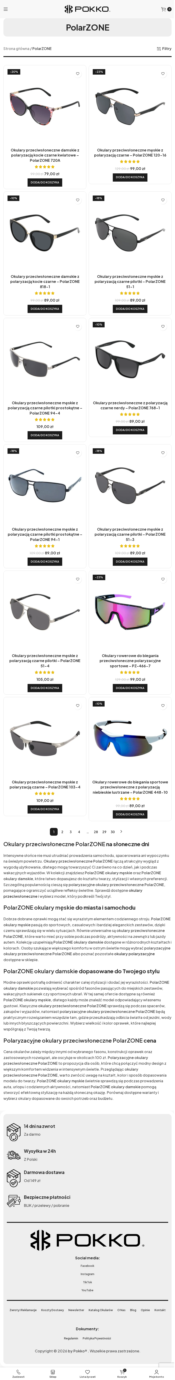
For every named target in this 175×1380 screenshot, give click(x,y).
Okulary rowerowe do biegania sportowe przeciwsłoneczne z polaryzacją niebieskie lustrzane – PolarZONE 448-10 (127, 776)
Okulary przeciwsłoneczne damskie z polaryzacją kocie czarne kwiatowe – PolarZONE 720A (44, 153)
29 (103, 821)
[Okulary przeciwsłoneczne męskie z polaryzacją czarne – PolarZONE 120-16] (128, 106)
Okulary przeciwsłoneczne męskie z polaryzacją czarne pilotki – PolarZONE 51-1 (127, 278)
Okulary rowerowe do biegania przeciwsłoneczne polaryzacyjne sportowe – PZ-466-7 (127, 652)
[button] (44, 181)
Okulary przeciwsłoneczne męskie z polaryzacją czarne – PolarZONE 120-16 (127, 151)
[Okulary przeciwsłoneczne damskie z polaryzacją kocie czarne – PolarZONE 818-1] (44, 230)
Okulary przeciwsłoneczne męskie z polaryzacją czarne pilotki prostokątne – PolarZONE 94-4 (44, 402)
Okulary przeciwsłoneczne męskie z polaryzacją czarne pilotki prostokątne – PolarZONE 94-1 (44, 527)
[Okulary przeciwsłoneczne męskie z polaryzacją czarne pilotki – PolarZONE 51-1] (128, 230)
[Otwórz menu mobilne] (5, 9)
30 (111, 821)
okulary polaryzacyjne (23, 949)
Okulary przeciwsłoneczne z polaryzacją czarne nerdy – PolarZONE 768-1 (127, 400)
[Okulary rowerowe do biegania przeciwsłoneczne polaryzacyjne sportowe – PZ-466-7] (128, 604)
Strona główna (16, 48)
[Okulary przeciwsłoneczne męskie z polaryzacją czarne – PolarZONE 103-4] (44, 729)
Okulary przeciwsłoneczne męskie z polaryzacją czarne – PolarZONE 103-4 (44, 774)
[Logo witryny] (86, 8)
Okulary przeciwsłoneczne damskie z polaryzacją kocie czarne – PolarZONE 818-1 (44, 278)
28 (94, 821)
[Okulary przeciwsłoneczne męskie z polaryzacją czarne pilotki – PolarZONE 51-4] (44, 604)
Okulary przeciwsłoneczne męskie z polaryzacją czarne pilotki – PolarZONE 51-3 (127, 527)
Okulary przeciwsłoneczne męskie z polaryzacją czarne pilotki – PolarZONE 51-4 (44, 652)
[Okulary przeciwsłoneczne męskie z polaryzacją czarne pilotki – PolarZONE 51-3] (128, 479)
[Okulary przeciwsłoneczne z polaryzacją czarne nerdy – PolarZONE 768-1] (128, 355)
